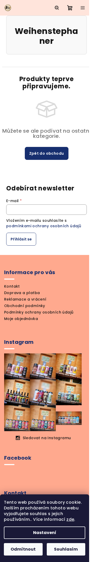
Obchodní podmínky (24, 305)
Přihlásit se (21, 239)
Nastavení (44, 533)
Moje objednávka (21, 318)
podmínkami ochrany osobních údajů (43, 226)
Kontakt (12, 286)
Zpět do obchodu (46, 153)
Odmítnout (23, 549)
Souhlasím (66, 549)
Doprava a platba (22, 292)
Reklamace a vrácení (25, 299)
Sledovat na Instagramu (47, 437)
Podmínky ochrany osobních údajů (38, 312)
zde (70, 519)
